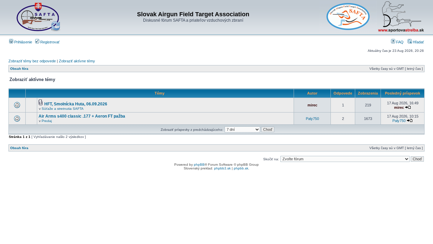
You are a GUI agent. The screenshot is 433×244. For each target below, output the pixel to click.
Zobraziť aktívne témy (77, 61)
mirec (312, 105)
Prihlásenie (22, 42)
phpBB (199, 164)
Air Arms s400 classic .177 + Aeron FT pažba (82, 116)
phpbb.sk (241, 168)
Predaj (47, 121)
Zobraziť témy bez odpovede (32, 61)
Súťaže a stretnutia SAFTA (63, 108)
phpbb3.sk (222, 168)
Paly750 (312, 119)
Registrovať (49, 42)
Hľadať (418, 42)
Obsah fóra (19, 68)
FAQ (399, 42)
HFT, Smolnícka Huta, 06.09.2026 (75, 104)
